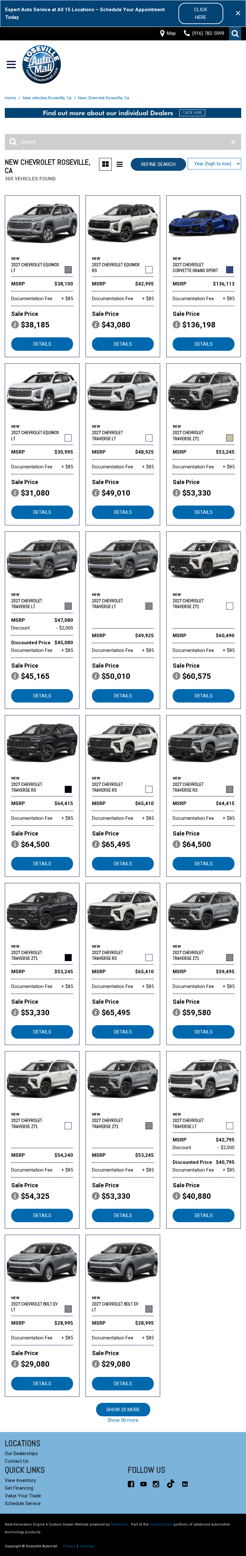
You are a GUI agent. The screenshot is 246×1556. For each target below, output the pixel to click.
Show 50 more (123, 1420)
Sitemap (87, 1546)
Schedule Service (23, 1503)
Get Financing (19, 1488)
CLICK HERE (200, 13)
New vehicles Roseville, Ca (47, 97)
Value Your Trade (23, 1496)
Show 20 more (123, 1409)
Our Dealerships (21, 1453)
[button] (235, 33)
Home (11, 97)
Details (42, 344)
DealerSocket (161, 1524)
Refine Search (158, 164)
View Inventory (20, 1480)
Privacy (69, 1546)
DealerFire (119, 1524)
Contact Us (17, 1461)
